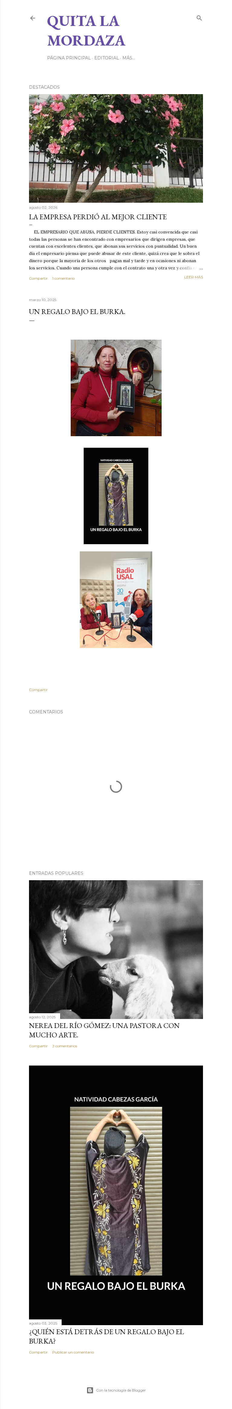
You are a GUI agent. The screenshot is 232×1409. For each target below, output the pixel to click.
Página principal (69, 58)
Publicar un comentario (73, 1352)
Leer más (193, 277)
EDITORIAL (106, 58)
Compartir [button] (38, 278)
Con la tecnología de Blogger (121, 1390)
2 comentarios (64, 1046)
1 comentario (63, 278)
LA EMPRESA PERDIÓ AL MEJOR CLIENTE (98, 216)
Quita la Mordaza (86, 30)
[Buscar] (199, 17)
